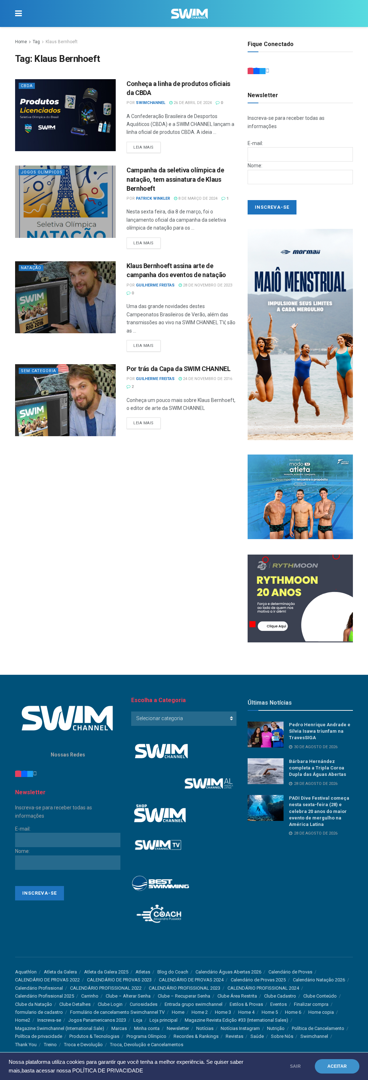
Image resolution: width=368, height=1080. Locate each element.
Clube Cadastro (280, 996)
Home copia (321, 1012)
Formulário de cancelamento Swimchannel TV (117, 1012)
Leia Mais (143, 147)
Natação (31, 268)
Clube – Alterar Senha (128, 996)
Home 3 (223, 1012)
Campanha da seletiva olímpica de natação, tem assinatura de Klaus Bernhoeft (175, 179)
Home (21, 41)
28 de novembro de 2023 (207, 285)
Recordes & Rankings (196, 1036)
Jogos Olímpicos (42, 172)
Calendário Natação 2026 (319, 979)
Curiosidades (143, 1004)
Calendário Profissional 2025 (44, 996)
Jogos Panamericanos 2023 (97, 1020)
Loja (137, 1020)
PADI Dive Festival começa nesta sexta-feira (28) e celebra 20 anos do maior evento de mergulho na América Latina (319, 811)
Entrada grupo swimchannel (193, 1004)
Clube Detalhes (75, 1004)
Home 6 (293, 1012)
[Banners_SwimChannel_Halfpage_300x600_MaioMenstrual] (300, 334)
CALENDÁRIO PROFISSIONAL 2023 (184, 988)
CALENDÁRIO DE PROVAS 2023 (119, 979)
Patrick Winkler (153, 198)
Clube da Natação (33, 1004)
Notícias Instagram (240, 1028)
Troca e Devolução (83, 1044)
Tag (36, 41)
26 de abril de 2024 (192, 102)
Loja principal (164, 1020)
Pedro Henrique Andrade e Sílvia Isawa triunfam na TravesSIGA (319, 731)
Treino (50, 1044)
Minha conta (147, 1028)
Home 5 (270, 1012)
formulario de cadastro (39, 1012)
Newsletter (178, 1028)
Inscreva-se (49, 1020)
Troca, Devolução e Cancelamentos (146, 1044)
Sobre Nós (282, 1036)
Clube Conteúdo (320, 996)
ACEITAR (337, 1066)
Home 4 (246, 1012)
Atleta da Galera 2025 (106, 972)
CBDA (27, 85)
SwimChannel (150, 102)
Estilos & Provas (246, 1004)
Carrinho (89, 996)
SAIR (295, 1066)
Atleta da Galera (60, 972)
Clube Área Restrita (237, 996)
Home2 (22, 1020)
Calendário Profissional (39, 988)
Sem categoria (38, 371)
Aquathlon (26, 972)
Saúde (257, 1036)
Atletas (142, 972)
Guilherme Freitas (155, 285)
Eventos (278, 1004)
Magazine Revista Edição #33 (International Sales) (236, 1020)
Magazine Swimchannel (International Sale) (59, 1028)
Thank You (26, 1044)
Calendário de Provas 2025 (258, 979)
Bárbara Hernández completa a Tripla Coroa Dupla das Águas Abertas (317, 768)
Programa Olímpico (146, 1036)
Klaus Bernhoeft (62, 41)
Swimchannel (314, 1036)
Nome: (255, 165)
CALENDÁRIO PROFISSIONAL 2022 (106, 988)
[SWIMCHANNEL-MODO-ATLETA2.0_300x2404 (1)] (300, 496)
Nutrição (276, 1028)
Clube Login (110, 1004)
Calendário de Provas (290, 972)
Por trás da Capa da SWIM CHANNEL (178, 368)
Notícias (204, 1028)
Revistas (234, 1036)
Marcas (119, 1028)
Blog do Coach (172, 972)
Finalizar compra (311, 1004)
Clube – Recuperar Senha (184, 996)
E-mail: (255, 143)
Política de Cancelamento (318, 1028)
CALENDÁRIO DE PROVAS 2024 (191, 979)
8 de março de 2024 (197, 198)
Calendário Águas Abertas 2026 (228, 972)
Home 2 (200, 1012)
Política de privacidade (38, 1036)
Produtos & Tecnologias (94, 1036)
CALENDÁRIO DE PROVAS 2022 (47, 979)
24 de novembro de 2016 (207, 378)
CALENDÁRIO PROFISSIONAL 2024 (263, 988)
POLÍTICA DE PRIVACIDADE (107, 1071)
